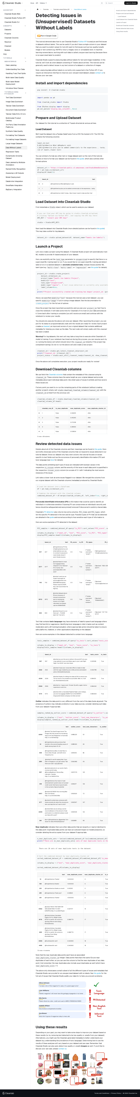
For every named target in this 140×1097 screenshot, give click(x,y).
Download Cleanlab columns (125, 25)
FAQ (5, 54)
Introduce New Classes (14, 88)
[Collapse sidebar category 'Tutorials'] (25, 58)
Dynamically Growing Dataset (14, 157)
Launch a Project (121, 22)
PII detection (49, 512)
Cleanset (8, 46)
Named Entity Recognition (15, 169)
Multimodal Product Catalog (13, 119)
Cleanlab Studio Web (12, 14)
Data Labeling (11, 65)
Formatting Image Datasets (16, 139)
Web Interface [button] (10, 61)
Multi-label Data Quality (15, 78)
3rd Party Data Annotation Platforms (16, 126)
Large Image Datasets (14, 144)
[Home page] (38, 9)
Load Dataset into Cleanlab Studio (126, 19)
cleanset (46, 326)
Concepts (7, 26)
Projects (8, 34)
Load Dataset (122, 16)
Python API (82, 42)
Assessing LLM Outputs (15, 173)
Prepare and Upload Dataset (125, 13)
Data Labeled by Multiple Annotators (15, 163)
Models (7, 50)
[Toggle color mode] (102, 3)
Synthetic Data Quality (14, 131)
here (52, 460)
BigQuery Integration (14, 189)
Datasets (8, 30)
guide (52, 517)
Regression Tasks (12, 152)
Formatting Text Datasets (15, 135)
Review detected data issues (125, 28)
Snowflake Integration (14, 185)
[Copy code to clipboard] (105, 89)
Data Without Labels (13, 148)
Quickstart (8, 10)
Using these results (122, 31)
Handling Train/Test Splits (16, 73)
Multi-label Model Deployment (12, 83)
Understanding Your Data (15, 69)
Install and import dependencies (126, 10)
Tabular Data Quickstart (15, 106)
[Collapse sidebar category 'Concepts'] (25, 26)
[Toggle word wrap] (101, 167)
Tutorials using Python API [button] (11, 93)
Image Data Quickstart (14, 102)
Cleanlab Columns (11, 38)
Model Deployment (13, 177)
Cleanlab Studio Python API (15, 18)
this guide (80, 159)
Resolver (8, 42)
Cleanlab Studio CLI (12, 22)
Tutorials (7, 58)
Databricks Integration (14, 181)
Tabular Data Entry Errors (16, 114)
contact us (99, 73)
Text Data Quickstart (14, 98)
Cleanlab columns (56, 375)
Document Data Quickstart (16, 110)
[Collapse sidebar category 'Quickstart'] (25, 10)
